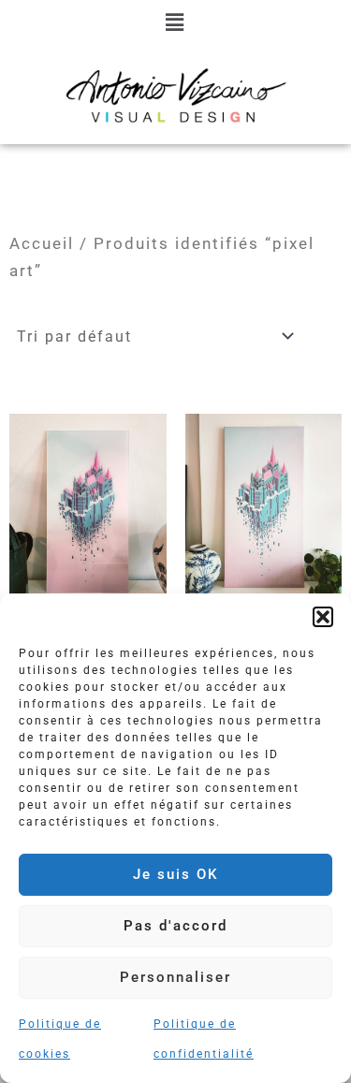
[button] (323, 616)
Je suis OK (175, 874)
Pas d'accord (175, 925)
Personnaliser (175, 977)
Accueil (41, 244)
